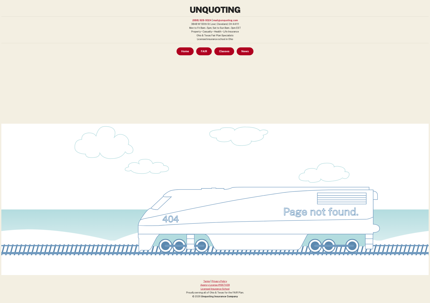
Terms (206, 281)
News (245, 51)
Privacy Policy (219, 281)
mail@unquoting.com (225, 20)
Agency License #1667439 (215, 285)
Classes (224, 51)
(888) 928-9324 (201, 20)
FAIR (204, 51)
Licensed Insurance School (215, 289)
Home (185, 51)
